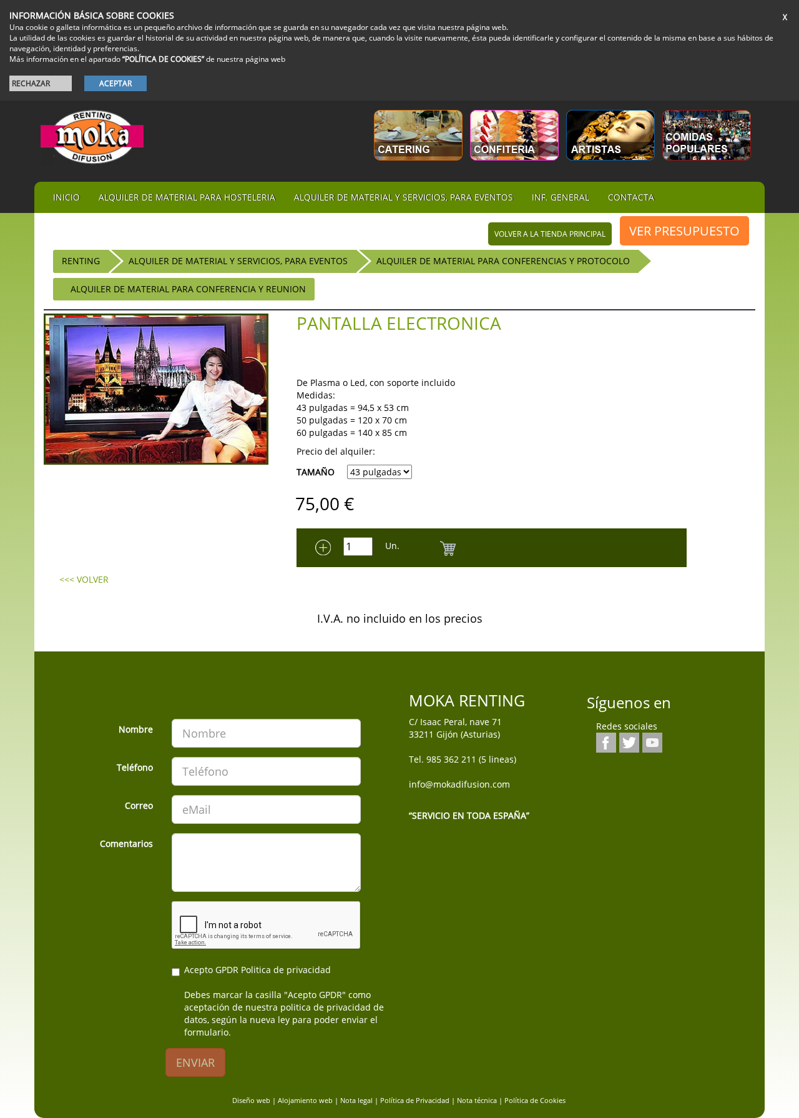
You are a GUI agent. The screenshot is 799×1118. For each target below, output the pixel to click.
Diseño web (251, 1100)
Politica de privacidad (286, 970)
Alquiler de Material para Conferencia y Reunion (188, 289)
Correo (139, 805)
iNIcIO (66, 197)
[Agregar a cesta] (448, 547)
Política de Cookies (535, 1100)
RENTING (81, 261)
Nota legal (356, 1100)
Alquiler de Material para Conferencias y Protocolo (503, 261)
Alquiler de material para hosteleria (187, 197)
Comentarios (126, 843)
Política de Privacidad (414, 1100)
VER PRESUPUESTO (684, 230)
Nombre (136, 729)
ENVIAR (195, 1062)
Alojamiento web (305, 1100)
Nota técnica (477, 1100)
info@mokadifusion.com (459, 784)
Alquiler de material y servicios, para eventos (403, 197)
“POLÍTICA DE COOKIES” (163, 59)
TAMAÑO (316, 472)
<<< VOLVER (84, 579)
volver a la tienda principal (549, 234)
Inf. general (560, 197)
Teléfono (135, 767)
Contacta (631, 197)
